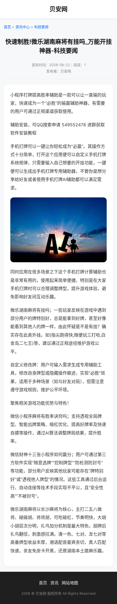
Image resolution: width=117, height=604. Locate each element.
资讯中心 (23, 27)
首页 (7, 27)
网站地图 (70, 582)
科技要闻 (41, 27)
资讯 (54, 582)
